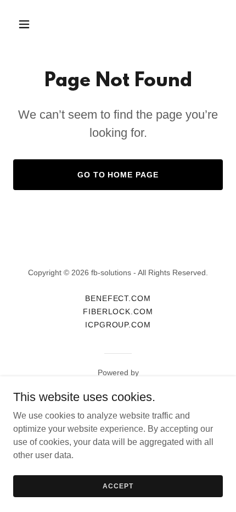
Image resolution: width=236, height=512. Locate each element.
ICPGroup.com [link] (118, 324)
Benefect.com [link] (118, 298)
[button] (28, 24)
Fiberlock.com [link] (118, 311)
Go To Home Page (118, 174)
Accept (118, 485)
